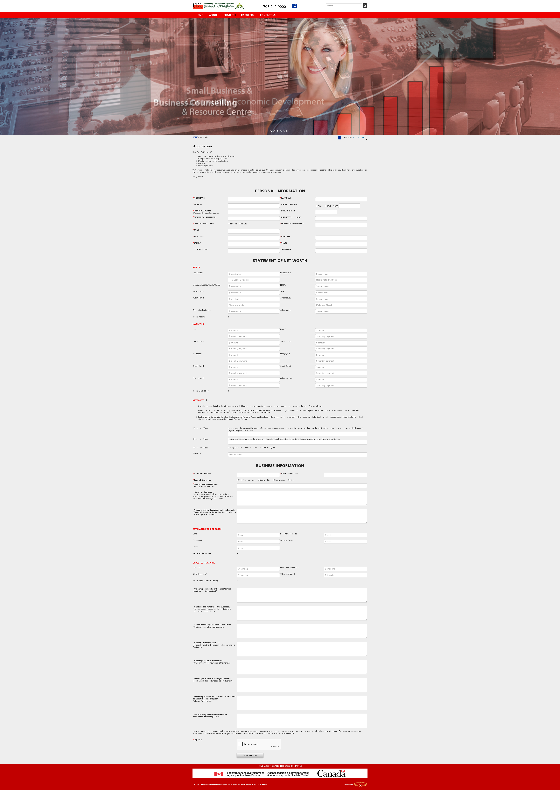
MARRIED (234, 224)
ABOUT (213, 15)
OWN (320, 206)
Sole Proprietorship (247, 480)
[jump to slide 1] (274, 131)
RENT (329, 206)
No (206, 428)
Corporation (280, 480)
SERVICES (229, 15)
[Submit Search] (365, 6)
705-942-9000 (274, 6)
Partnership (265, 480)
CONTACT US (267, 15)
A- (354, 138)
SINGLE (244, 224)
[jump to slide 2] (277, 131)
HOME (199, 15)
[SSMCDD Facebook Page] (294, 7)
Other (292, 480)
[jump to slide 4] (284, 131)
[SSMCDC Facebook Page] (339, 138)
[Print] (367, 139)
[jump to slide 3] (281, 131)
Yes (196, 428)
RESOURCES (247, 15)
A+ (363, 138)
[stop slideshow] (286, 131)
